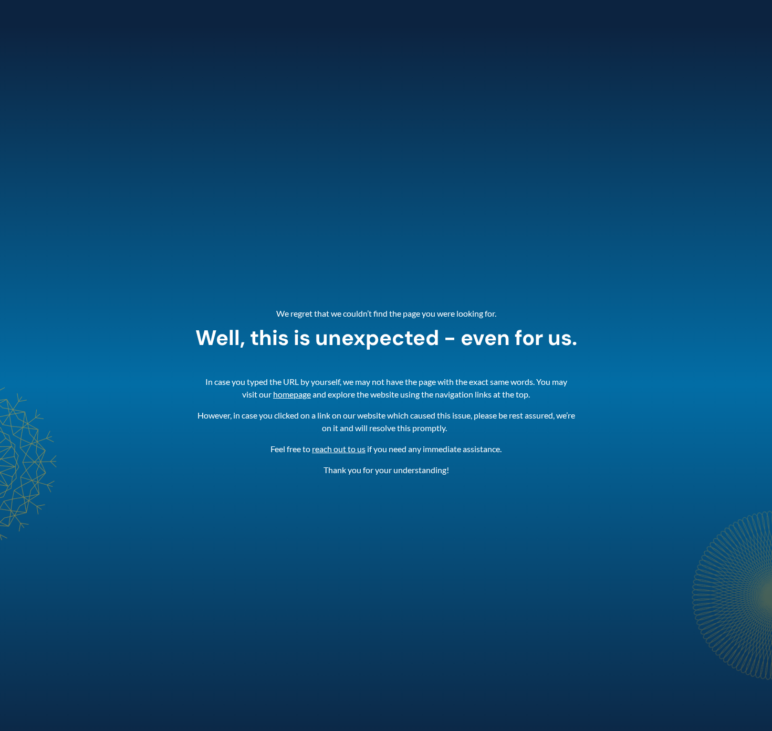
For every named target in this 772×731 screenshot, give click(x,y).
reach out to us (339, 449)
